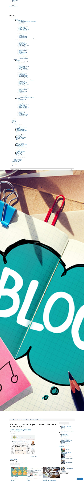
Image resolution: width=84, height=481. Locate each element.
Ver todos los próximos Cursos (24, 61)
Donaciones (14, 2)
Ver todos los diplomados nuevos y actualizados (27, 21)
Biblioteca (13, 1)
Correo (13, 5)
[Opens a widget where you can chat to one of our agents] (80, 479)
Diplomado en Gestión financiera (67, 431)
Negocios (20, 31)
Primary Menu (12, 15)
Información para (15, 0)
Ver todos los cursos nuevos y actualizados (26, 80)
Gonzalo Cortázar (18, 431)
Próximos (18, 60)
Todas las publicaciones (20, 157)
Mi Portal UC (14, 4)
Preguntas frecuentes (15, 161)
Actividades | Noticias (18, 159)
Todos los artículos (19, 139)
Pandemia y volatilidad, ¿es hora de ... (37, 419)
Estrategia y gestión (22, 27)
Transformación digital (23, 37)
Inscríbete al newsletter (15, 463)
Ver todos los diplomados (23, 41)
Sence (15, 119)
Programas (14, 18)
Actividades (14, 158)
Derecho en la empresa (23, 23)
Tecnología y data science (23, 36)
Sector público (21, 35)
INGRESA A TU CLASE (13, 6)
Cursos (15, 59)
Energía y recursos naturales (24, 26)
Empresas (13, 120)
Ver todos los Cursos (22, 99)
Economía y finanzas (22, 24)
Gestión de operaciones (23, 28)
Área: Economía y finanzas (20, 429)
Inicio (11, 419)
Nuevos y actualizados (20, 20)
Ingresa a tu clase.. (15, 165)
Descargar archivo (34, 456)
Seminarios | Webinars (18, 160)
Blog (12, 122)
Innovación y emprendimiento (24, 29)
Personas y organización (23, 33)
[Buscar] (72, 169)
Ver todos (18, 39)
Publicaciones (16, 140)
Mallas (15, 117)
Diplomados (16, 19)
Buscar (13, 162)
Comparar (13, 163)
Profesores (14, 121)
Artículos (15, 123)
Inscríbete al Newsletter (64, 422)
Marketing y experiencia (23, 30)
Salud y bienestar (22, 34)
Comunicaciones (22, 22)
